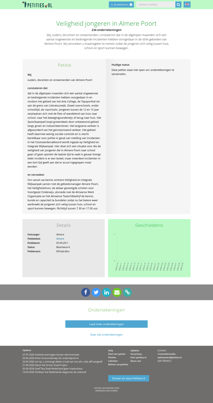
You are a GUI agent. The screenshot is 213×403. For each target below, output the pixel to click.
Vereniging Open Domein (106, 390)
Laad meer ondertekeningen (106, 324)
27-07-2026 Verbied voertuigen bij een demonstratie (50, 354)
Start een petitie (116, 353)
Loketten (113, 360)
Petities (112, 357)
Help (110, 350)
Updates (134, 350)
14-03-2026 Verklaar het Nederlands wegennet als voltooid (54, 372)
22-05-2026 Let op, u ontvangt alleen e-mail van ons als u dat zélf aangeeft (62, 361)
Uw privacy (136, 353)
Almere (60, 238)
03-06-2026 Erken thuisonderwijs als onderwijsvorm (50, 358)
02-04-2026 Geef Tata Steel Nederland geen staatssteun (52, 368)
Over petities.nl (138, 357)
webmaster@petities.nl (170, 357)
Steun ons (135, 360)
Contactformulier (167, 353)
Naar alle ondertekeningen (106, 334)
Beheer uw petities (118, 364)
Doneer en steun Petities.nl (128, 378)
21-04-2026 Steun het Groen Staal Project (44, 365)
